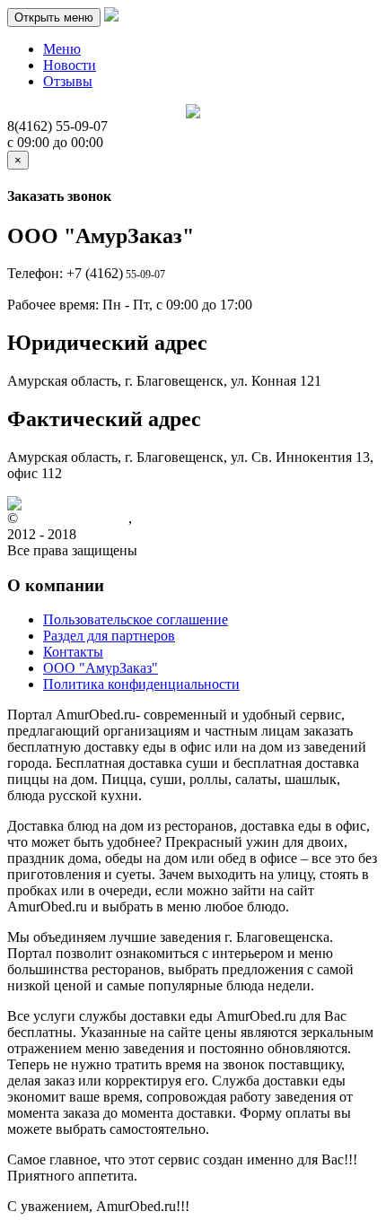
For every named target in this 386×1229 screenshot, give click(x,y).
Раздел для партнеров (109, 635)
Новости (69, 65)
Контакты (73, 651)
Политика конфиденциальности (141, 684)
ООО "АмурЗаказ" (100, 668)
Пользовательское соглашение (135, 619)
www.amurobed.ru (75, 518)
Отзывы (67, 81)
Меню (62, 49)
